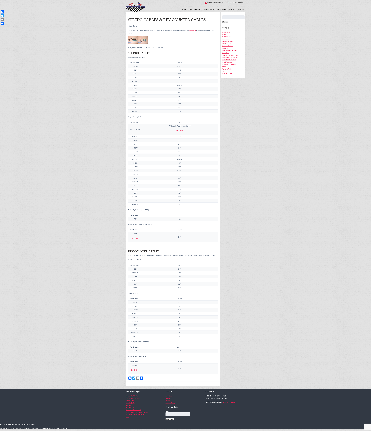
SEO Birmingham (229, 402)
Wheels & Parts (227, 73)
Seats (224, 67)
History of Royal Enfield (133, 410)
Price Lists (197, 9)
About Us (231, 9)
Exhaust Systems (227, 46)
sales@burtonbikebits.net (215, 2)
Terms (168, 400)
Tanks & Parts (227, 69)
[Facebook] (2, 12)
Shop (190, 9)
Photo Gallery (221, 9)
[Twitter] (2, 16)
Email (167, 411)
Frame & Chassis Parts (229, 50)
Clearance (225, 39)
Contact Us (240, 9)
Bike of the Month (132, 396)
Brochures (129, 405)
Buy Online (179, 130)
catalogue (192, 30)
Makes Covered (209, 9)
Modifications (227, 62)
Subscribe (169, 419)
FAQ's (168, 398)
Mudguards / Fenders (229, 64)
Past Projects (130, 403)
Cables (224, 34)
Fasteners (225, 48)
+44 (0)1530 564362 (236, 2)
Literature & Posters (229, 60)
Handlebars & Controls (230, 57)
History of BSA (131, 407)
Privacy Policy (170, 403)
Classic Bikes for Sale (133, 398)
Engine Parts (226, 43)
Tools (224, 71)
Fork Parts (225, 53)
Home (184, 9)
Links (127, 417)
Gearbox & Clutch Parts (230, 55)
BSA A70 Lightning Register (135, 414)
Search (225, 22)
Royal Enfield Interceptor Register (137, 412)
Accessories (226, 32)
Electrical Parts (227, 41)
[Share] (2, 23)
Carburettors (226, 36)
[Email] (2, 20)
